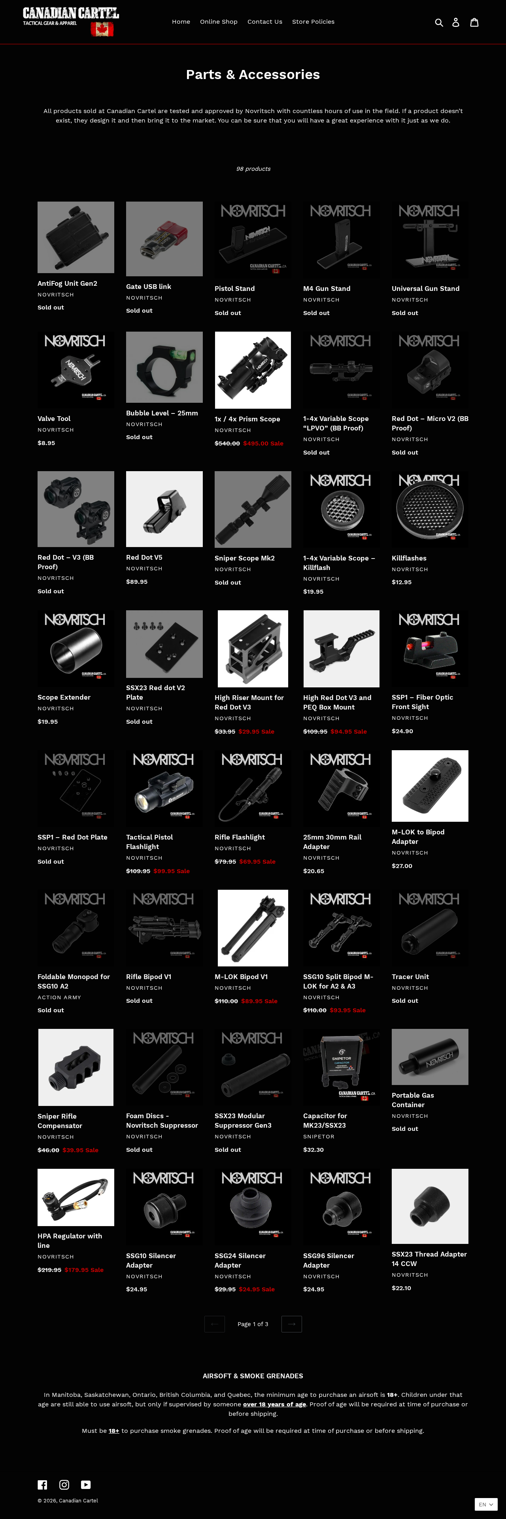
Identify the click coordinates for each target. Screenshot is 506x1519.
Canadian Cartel (78, 1501)
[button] (486, 1504)
